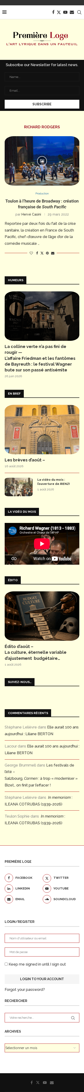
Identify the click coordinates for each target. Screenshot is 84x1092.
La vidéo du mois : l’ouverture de (53, 482)
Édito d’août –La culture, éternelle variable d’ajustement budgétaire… (35, 652)
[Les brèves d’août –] (42, 429)
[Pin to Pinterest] (47, 253)
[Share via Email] (52, 253)
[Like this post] (31, 253)
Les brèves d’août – (25, 459)
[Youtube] (65, 12)
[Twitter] (59, 12)
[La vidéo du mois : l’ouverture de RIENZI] (19, 487)
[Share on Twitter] (42, 253)
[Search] (79, 12)
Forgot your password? (25, 989)
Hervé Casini (31, 214)
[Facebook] (53, 12)
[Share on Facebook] (37, 253)
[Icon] (42, 161)
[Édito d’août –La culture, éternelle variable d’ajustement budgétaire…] (42, 616)
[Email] (72, 12)
